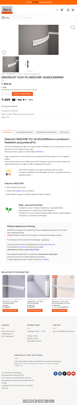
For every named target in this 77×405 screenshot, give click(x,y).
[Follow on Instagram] (60, 374)
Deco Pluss (48, 244)
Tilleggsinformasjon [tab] (24, 132)
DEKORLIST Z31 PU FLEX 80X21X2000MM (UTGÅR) (61, 302)
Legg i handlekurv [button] (10, 310)
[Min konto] (68, 10)
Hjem (3, 74)
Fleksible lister (17, 114)
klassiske (18, 191)
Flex (8, 117)
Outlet (70, 299)
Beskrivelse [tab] (7, 132)
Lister (19, 74)
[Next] (71, 40)
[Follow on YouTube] (73, 374)
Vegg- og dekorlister (32, 74)
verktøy (46, 259)
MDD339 (39, 152)
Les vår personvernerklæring (11, 373)
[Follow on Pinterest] (69, 374)
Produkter (11, 74)
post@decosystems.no (66, 331)
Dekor (10, 114)
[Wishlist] (57, 10)
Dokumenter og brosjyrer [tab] (46, 132)
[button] (72, 10)
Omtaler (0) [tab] (64, 132)
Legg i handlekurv (22, 94)
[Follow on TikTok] (64, 374)
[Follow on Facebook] (56, 374)
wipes (41, 247)
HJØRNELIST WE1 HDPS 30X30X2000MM (35, 302)
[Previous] (5, 40)
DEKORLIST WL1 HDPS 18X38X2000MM (10, 302)
